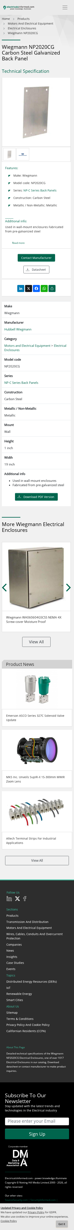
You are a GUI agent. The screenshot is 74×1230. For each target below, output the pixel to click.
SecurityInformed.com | (44, 1200)
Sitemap (12, 1013)
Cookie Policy (9, 1221)
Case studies (15, 963)
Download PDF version (38, 497)
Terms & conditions (20, 1019)
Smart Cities (14, 1000)
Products (12, 916)
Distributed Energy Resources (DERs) (31, 982)
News (10, 950)
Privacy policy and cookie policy (28, 1025)
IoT (8, 988)
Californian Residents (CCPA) (26, 1031)
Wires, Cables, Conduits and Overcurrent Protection (34, 936)
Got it (61, 1224)
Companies (14, 944)
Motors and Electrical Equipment (29, 928)
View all (36, 642)
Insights (11, 957)
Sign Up (37, 1134)
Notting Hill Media (29, 1182)
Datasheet (39, 270)
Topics (10, 975)
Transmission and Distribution (27, 922)
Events (10, 969)
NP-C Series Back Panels (40, 190)
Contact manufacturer (36, 258)
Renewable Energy (19, 994)
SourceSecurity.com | (17, 1200)
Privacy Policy (36, 1212)
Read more (18, 243)
